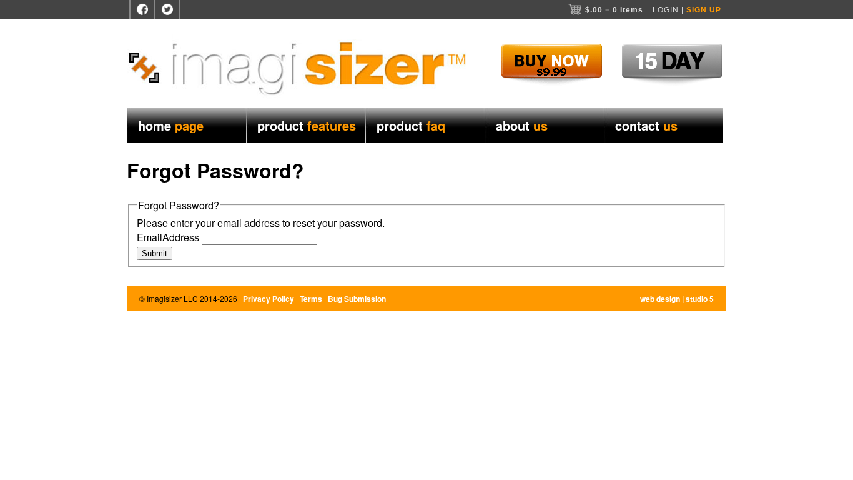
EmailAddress (168, 237)
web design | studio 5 (677, 298)
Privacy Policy (268, 298)
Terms (311, 298)
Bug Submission (357, 298)
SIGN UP (703, 10)
